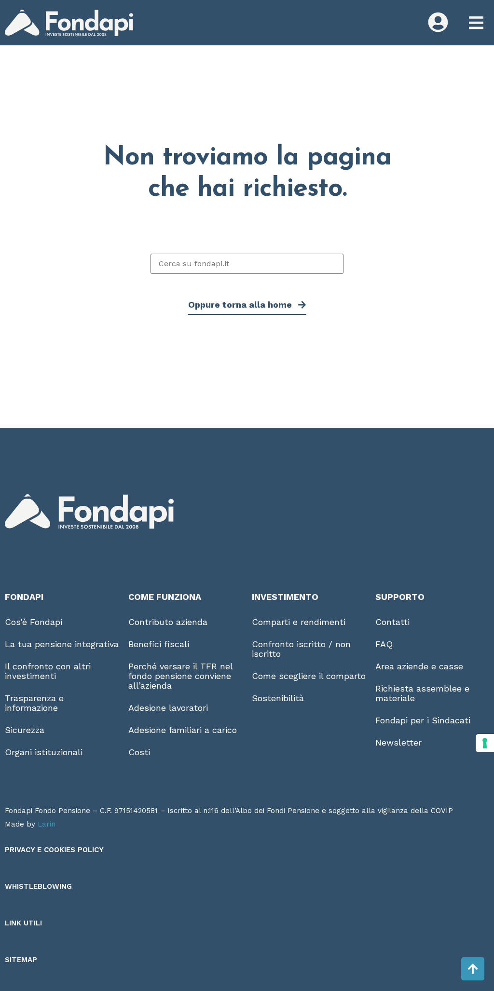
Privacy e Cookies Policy (54, 849)
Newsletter (398, 742)
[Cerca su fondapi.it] (247, 264)
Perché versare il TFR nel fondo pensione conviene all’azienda (180, 676)
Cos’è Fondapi (33, 622)
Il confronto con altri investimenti (48, 671)
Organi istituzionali (43, 752)
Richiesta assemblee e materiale (422, 693)
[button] (475, 22)
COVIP (442, 810)
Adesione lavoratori (168, 708)
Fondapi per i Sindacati (422, 720)
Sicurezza (24, 730)
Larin (46, 824)
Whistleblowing (38, 886)
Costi (139, 752)
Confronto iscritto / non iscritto (301, 649)
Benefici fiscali (158, 644)
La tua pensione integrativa (62, 644)
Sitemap (21, 959)
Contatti (392, 622)
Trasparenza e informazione (34, 703)
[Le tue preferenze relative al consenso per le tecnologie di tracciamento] (485, 743)
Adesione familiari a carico (182, 730)
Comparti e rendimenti (298, 622)
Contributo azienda (167, 622)
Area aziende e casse (419, 666)
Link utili (23, 923)
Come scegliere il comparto (309, 676)
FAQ (384, 644)
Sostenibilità (278, 698)
